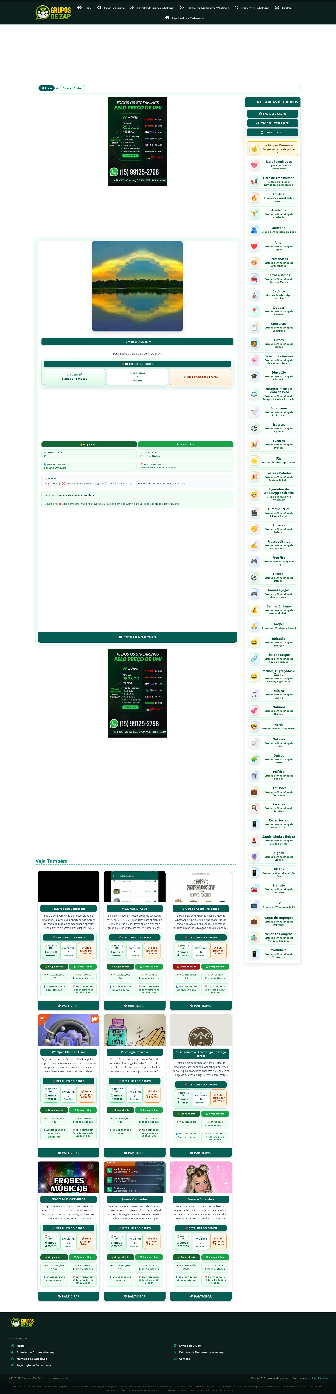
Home (88, 7)
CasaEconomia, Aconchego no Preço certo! (201, 1054)
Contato (287, 7)
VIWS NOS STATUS (134, 909)
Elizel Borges (54, 990)
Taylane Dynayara (55, 467)
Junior (120, 1133)
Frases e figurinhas (201, 1199)
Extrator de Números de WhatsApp (208, 7)
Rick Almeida (320, 1378)
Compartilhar (187, 444)
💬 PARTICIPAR (68, 1006)
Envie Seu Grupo (114, 7)
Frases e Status (72, 88)
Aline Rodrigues (186, 1280)
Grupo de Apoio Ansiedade (200, 909)
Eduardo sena (120, 990)
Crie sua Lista (274, 132)
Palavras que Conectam (68, 909)
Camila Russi (54, 1280)
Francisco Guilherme (54, 1135)
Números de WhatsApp (255, 7)
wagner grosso (186, 990)
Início (48, 88)
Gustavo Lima (186, 1137)
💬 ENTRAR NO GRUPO (137, 637)
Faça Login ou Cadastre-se (188, 18)
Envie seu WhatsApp (274, 123)
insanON (120, 1280)
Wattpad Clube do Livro (68, 1052)
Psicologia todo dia (134, 1052)
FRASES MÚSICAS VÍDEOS (68, 1199)
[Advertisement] (168, 55)
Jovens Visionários (134, 1199)
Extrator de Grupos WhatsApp (155, 7)
